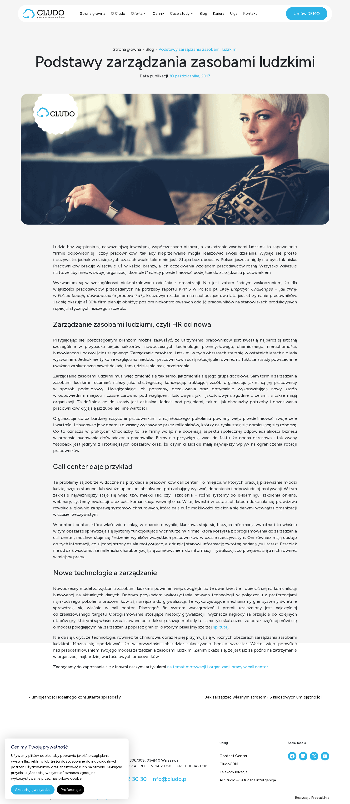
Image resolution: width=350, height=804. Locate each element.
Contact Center (233, 756)
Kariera (218, 13)
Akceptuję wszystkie (32, 789)
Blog (203, 13)
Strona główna (92, 13)
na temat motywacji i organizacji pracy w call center (217, 666)
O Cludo (118, 13)
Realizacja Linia (312, 798)
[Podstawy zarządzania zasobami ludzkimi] (175, 158)
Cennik (158, 13)
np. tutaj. (221, 627)
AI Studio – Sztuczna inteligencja (248, 780)
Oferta (137, 13)
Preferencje (70, 789)
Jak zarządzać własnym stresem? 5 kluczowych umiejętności (264, 697)
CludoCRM (229, 764)
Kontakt (250, 13)
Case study (180, 13)
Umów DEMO (307, 13)
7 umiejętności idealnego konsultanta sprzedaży (74, 697)
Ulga (233, 13)
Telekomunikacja (233, 772)
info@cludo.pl (169, 778)
